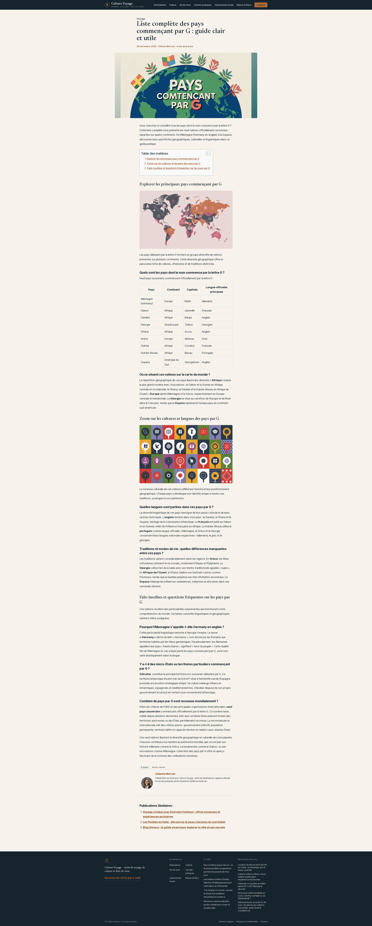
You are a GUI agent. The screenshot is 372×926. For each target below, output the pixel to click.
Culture (172, 5)
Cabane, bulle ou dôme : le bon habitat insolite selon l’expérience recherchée (252, 877)
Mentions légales (226, 921)
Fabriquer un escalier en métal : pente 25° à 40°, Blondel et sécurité (252, 886)
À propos (145, 767)
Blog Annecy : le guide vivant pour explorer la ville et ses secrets (184, 827)
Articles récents (158, 767)
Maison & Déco (244, 5)
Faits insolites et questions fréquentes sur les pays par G (178, 168)
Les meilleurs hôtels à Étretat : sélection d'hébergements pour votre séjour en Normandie (218, 882)
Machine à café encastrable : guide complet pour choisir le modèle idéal (217, 904)
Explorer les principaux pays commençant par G (173, 158)
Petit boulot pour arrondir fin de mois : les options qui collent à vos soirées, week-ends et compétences (252, 906)
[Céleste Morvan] (147, 783)
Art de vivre (185, 5)
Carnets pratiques (202, 5)
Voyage (141, 18)
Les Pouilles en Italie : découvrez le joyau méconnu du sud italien (184, 821)
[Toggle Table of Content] (206, 153)
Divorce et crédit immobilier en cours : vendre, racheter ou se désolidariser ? (251, 896)
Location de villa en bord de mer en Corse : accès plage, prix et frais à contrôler (252, 867)
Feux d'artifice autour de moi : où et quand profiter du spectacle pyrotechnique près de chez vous (218, 870)
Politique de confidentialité (247, 921)
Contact (261, 5)
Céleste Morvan (165, 773)
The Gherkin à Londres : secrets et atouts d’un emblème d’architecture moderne (218, 893)
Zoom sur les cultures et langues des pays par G (173, 163)
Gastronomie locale (224, 5)
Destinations (160, 5)
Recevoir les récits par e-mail (122, 877)
